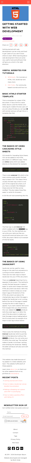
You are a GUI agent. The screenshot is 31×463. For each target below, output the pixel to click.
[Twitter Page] (17, 450)
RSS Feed (15, 442)
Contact (15, 432)
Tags (15, 436)
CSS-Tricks (11, 85)
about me (13, 369)
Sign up (25, 416)
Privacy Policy (15, 439)
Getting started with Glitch (13, 380)
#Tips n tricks (7, 38)
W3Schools (11, 77)
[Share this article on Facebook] (11, 45)
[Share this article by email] (26, 45)
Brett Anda (16, 460)
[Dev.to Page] (22, 450)
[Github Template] (9, 450)
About (15, 429)
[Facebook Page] (13, 450)
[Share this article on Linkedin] (21, 45)
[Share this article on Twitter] (16, 45)
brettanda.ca (14, 373)
